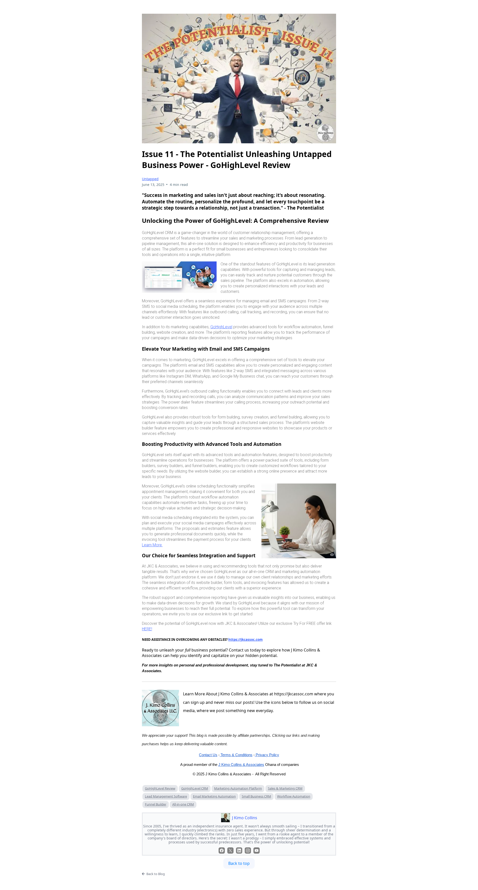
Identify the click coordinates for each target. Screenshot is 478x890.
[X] (230, 850)
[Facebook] (222, 850)
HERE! (147, 629)
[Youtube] (256, 850)
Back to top (239, 863)
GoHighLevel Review (160, 788)
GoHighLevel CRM (194, 788)
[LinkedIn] (239, 850)
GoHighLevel (221, 326)
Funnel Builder (155, 804)
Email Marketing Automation (214, 796)
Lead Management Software (166, 796)
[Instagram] (248, 850)
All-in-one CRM (183, 804)
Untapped (150, 178)
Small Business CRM (256, 796)
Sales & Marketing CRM (285, 788)
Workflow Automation (293, 796)
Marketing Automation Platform (238, 788)
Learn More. (152, 545)
